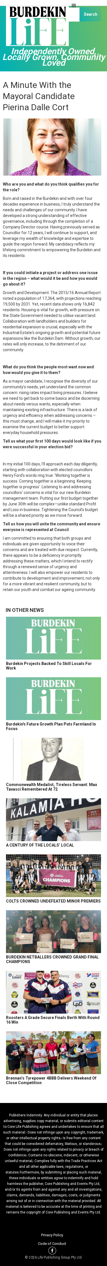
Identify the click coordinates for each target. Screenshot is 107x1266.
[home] (36, 29)
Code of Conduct (52, 1243)
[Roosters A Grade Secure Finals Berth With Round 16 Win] (53, 992)
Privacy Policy (52, 1235)
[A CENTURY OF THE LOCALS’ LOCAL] (53, 819)
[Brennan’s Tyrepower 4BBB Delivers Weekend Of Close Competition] (53, 1052)
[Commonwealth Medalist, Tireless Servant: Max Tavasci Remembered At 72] (53, 759)
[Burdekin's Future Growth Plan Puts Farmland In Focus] (53, 698)
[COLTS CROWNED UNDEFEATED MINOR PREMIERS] (53, 875)
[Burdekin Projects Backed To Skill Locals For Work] (53, 638)
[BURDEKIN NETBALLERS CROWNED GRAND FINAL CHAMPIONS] (53, 931)
